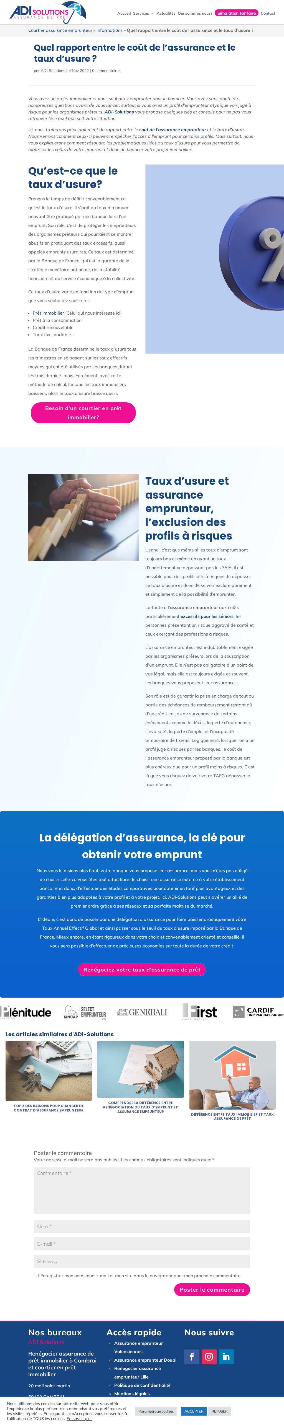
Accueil (124, 13)
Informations (110, 30)
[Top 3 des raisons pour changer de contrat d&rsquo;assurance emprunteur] (49, 1097)
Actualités (166, 13)
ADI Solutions (53, 70)
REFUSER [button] (220, 1411)
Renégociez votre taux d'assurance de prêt (141, 969)
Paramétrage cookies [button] (156, 1411)
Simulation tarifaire (236, 13)
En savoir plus (79, 1418)
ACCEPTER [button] (194, 1411)
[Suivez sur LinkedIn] (226, 1356)
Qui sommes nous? (195, 13)
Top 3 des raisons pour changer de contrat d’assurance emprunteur (49, 1108)
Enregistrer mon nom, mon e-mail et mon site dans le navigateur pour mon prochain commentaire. (141, 1275)
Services (141, 13)
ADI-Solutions (119, 112)
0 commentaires (106, 70)
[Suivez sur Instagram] (209, 1356)
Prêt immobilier (48, 313)
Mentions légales (132, 1393)
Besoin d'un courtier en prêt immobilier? (83, 413)
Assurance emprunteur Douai (145, 1360)
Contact (268, 13)
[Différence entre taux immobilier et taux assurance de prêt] (232, 1106)
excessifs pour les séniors (207, 616)
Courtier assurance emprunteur (60, 30)
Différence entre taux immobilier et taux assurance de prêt (232, 1116)
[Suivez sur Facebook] (191, 1356)
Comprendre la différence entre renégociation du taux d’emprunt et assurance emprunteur (140, 1107)
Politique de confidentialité (142, 1385)
